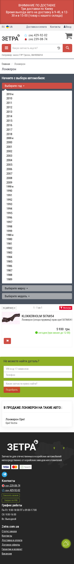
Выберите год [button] (14, 86)
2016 (9, 125)
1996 (9, 217)
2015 (9, 120)
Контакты (55, 26)
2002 (9, 151)
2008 (9, 178)
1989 (9, 279)
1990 (9, 190)
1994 (9, 208)
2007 (9, 173)
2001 (9, 147)
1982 (9, 248)
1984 (9, 257)
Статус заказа (9, 531)
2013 (9, 111)
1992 (9, 199)
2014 (9, 116)
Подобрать (12, 389)
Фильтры (67, 308)
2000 (9, 142)
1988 (9, 275)
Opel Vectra (11, 423)
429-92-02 (38, 35)
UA (11, 26)
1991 (9, 195)
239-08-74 (38, 39)
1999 (9, 231)
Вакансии (7, 553)
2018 (9, 134)
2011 (9, 103)
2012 (9, 107)
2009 (9, 182)
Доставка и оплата (36, 26)
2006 (9, 169)
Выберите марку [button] (15, 288)
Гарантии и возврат (12, 549)
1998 (9, 226)
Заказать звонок (10, 495)
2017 (9, 129)
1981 (9, 243)
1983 (9, 252)
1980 (9, 239)
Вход (68, 26)
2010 (9, 98)
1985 (9, 261)
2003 (9, 155)
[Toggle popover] (66, 543)
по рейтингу (8, 308)
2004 (9, 160)
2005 (9, 164)
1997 (9, 222)
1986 (9, 266)
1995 (9, 213)
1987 (9, 270)
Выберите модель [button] (16, 296)
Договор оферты (11, 544)
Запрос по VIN (10, 500)
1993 (9, 204)
